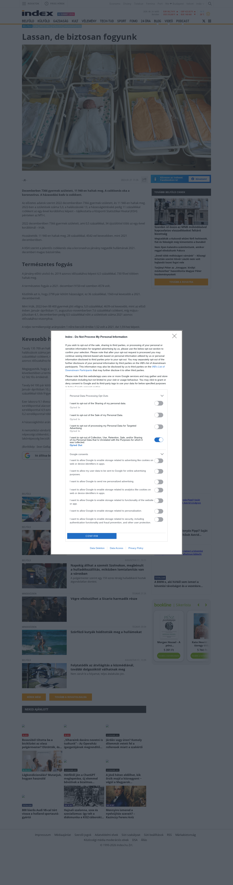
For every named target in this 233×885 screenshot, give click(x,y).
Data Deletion (97, 548)
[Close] (175, 337)
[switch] (158, 403)
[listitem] (116, 396)
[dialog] (116, 442)
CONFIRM (92, 536)
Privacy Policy (135, 548)
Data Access (116, 548)
